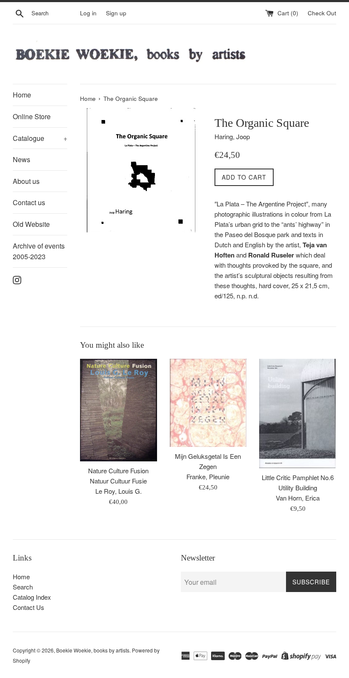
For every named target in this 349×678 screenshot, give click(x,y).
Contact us (29, 202)
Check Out (322, 13)
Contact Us (28, 607)
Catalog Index (32, 596)
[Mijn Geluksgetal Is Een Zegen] (208, 403)
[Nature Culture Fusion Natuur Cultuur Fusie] (118, 410)
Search (23, 586)
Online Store (32, 116)
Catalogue (40, 138)
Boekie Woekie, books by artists (92, 650)
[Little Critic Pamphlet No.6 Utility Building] (297, 413)
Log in (88, 13)
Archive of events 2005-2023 (39, 251)
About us (26, 181)
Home (22, 95)
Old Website (31, 224)
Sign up (116, 13)
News (21, 159)
